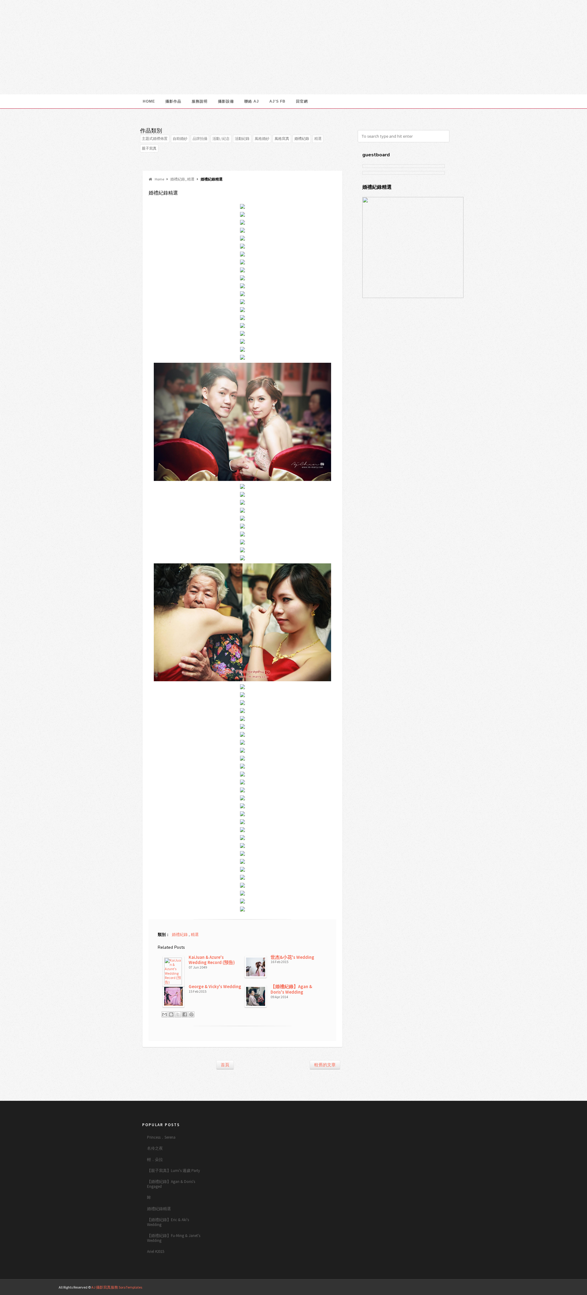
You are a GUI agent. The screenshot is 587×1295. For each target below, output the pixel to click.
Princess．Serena (161, 1137)
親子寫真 (149, 148)
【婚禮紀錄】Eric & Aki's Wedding (168, 1222)
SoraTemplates (130, 1287)
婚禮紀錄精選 (159, 1208)
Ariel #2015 (155, 1251)
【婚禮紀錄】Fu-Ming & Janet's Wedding (173, 1238)
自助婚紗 (180, 138)
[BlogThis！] (171, 1014)
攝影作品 (173, 101)
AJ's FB (277, 101)
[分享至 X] (178, 1014)
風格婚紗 (262, 138)
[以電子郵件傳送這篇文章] (164, 1014)
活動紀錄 (242, 138)
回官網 (302, 101)
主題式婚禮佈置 (155, 138)
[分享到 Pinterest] (191, 1014)
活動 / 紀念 (221, 138)
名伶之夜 (155, 1148)
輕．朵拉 (155, 1159)
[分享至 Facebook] (185, 1014)
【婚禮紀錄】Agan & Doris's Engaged (171, 1184)
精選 (318, 138)
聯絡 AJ (251, 101)
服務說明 (200, 101)
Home (149, 101)
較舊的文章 (325, 1065)
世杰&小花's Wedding (292, 957)
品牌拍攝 (200, 138)
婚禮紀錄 (301, 138)
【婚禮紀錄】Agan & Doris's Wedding (291, 989)
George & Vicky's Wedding (215, 986)
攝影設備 (226, 101)
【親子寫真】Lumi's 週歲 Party (173, 1170)
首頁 (225, 1065)
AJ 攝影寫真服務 (105, 1287)
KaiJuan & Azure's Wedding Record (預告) (212, 960)
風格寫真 (282, 138)
